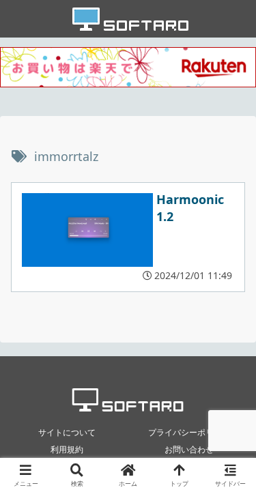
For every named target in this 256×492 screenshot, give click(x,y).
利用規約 (67, 449)
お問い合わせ (189, 449)
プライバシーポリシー (189, 432)
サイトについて (67, 432)
